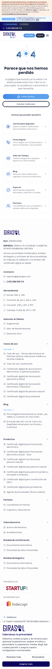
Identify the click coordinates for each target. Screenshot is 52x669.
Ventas (25, 24)
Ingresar (40, 35)
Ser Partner (11, 24)
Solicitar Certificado (26, 104)
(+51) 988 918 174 (14, 28)
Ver (37, 20)
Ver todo (7, 349)
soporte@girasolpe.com (19, 276)
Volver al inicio (28, 96)
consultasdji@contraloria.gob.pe (15, 14)
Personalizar (38, 657)
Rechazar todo (13, 657)
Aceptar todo (26, 664)
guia (35, 10)
